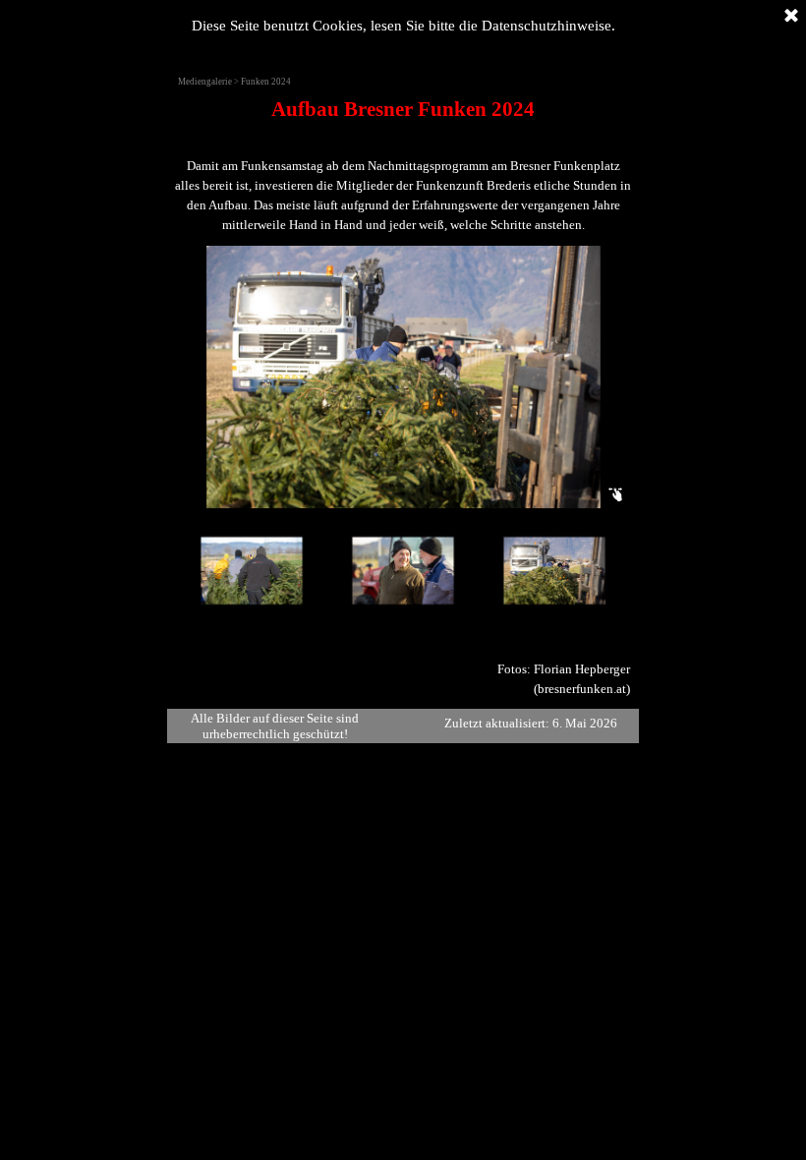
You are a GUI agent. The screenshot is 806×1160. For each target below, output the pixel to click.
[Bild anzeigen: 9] (539, 571)
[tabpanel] (403, 164)
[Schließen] (791, 17)
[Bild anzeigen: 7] (237, 571)
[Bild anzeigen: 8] (388, 571)
